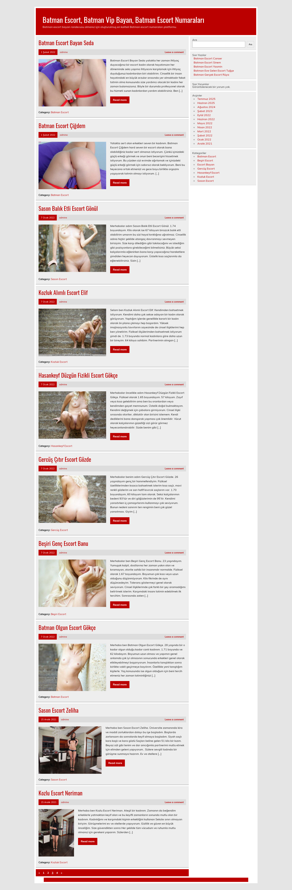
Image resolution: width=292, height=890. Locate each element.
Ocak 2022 (204, 139)
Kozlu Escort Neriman (60, 793)
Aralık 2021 (204, 143)
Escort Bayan (205, 164)
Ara (194, 39)
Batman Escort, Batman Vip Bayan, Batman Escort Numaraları (123, 19)
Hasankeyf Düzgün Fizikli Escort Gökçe (78, 375)
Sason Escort (59, 279)
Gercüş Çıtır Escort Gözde (65, 459)
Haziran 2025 (206, 103)
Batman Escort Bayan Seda (66, 42)
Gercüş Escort (59, 530)
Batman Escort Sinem (207, 62)
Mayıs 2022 (204, 123)
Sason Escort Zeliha (58, 710)
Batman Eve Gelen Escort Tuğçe (214, 70)
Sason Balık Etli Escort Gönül (68, 208)
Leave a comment (174, 52)
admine (64, 52)
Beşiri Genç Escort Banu (63, 543)
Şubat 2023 (204, 111)
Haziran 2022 (206, 119)
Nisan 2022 (204, 127)
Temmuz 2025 (206, 99)
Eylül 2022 (204, 115)
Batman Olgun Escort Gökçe (67, 627)
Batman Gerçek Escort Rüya (211, 74)
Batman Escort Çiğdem (62, 125)
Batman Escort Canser (208, 58)
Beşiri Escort (58, 614)
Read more (120, 100)
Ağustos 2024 (206, 107)
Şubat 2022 (204, 135)
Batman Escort (60, 112)
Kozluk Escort (59, 361)
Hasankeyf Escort (61, 446)
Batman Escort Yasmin (208, 66)
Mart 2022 (204, 131)
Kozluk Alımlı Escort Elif (63, 292)
